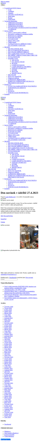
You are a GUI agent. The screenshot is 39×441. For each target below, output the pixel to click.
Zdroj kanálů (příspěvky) (11, 433)
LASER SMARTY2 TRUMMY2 (21, 66)
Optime (3, 222)
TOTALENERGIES (14, 57)
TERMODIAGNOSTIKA (15, 26)
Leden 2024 (7, 350)
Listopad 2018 (8, 409)
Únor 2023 (7, 365)
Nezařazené (12, 277)
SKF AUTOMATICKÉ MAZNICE (18, 50)
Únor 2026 (7, 315)
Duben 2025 (8, 328)
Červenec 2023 (8, 357)
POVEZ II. (11, 91)
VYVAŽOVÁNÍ (13, 39)
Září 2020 (7, 391)
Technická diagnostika (10, 21)
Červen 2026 (8, 308)
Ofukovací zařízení (13, 78)
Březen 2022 (8, 376)
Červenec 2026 (8, 306)
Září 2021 (7, 381)
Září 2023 (7, 354)
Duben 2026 (8, 311)
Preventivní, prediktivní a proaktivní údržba (20, 34)
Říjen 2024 (7, 337)
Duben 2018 (8, 415)
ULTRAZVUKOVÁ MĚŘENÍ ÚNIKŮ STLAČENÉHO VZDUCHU (19, 44)
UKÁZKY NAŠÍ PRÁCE (15, 14)
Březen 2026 (8, 313)
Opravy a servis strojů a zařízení (17, 32)
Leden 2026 (7, 316)
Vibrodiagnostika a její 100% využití (14, 290)
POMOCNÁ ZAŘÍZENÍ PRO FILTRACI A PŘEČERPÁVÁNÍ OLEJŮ (21, 82)
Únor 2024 (7, 349)
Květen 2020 (8, 394)
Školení (10, 18)
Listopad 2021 (8, 380)
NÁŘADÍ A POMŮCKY (19, 68)
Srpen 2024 (7, 341)
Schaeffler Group (13, 58)
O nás (9, 9)
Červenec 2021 (8, 383)
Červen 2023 (8, 358)
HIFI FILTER (12, 75)
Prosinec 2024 (8, 334)
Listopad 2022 (8, 370)
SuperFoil (3, 219)
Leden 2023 (7, 367)
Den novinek (29, 277)
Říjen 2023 (7, 352)
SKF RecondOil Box (7, 216)
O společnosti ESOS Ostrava (12, 8)
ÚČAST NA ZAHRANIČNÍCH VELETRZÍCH (22, 86)
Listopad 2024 (8, 336)
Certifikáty (11, 11)
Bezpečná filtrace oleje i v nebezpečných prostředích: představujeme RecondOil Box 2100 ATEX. (19, 292)
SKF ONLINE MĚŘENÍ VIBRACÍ (18, 52)
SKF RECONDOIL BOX (15, 49)
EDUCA (10, 89)
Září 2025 (7, 321)
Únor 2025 (7, 331)
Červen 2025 (8, 324)
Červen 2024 (8, 342)
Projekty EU (8, 84)
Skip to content (5, 1)
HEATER (14, 63)
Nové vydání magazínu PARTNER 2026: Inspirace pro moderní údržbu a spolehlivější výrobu (20, 287)
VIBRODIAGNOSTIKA (15, 23)
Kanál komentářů (9, 434)
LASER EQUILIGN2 (18, 65)
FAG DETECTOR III (18, 62)
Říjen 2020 (7, 389)
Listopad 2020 (8, 388)
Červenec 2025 (8, 323)
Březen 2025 (8, 329)
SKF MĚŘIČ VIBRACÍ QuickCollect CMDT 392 (22, 55)
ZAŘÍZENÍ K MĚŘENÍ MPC (17, 79)
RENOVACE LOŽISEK (15, 36)
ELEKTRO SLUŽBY (14, 37)
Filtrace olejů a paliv (14, 40)
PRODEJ (7, 47)
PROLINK (15, 71)
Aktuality (10, 13)
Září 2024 (7, 339)
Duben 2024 (8, 345)
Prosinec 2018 (8, 407)
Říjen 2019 (7, 402)
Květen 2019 (8, 406)
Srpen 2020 (7, 393)
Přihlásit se (7, 431)
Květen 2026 (8, 310)
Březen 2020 (8, 398)
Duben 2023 (8, 362)
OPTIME (14, 70)
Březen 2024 (8, 347)
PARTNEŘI (11, 19)
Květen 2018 (8, 414)
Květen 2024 (8, 344)
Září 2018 (7, 411)
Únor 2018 (7, 417)
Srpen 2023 (7, 355)
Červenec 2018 (8, 412)
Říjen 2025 (7, 319)
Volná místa (11, 16)
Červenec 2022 (8, 373)
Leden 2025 (7, 332)
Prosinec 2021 (8, 378)
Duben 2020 (8, 396)
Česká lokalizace (9, 436)
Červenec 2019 (8, 404)
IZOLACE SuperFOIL (14, 76)
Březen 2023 (8, 363)
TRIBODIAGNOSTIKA (15, 24)
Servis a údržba (8, 31)
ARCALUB (15, 60)
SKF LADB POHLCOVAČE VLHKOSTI (20, 53)
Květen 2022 (8, 375)
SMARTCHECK (17, 73)
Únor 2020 (7, 399)
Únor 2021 (7, 385)
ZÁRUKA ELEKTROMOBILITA (18, 92)
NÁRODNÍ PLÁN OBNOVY (17, 88)
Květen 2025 (8, 326)
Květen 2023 (8, 360)
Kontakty (7, 94)
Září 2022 (7, 371)
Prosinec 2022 (8, 368)
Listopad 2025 (8, 318)
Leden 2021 (7, 386)
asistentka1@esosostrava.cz (9, 274)
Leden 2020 (7, 401)
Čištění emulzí (12, 42)
